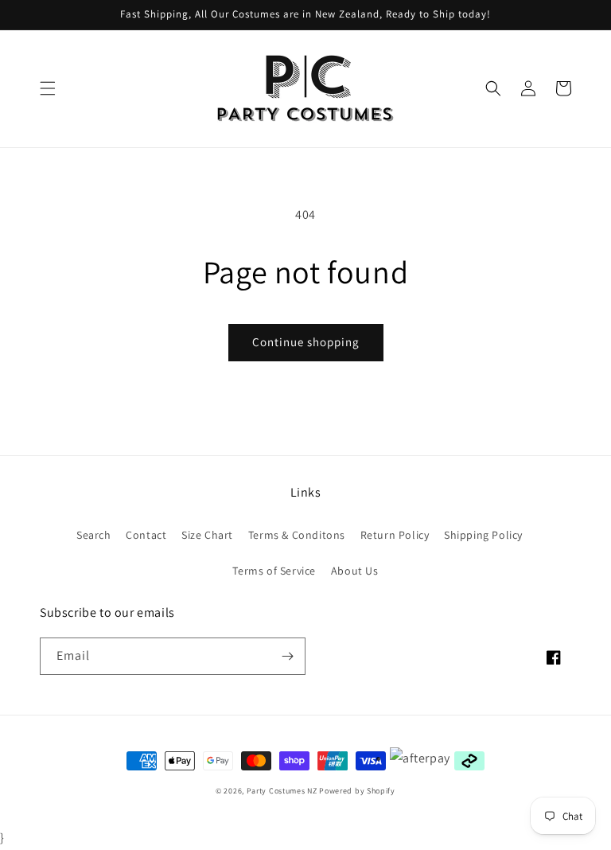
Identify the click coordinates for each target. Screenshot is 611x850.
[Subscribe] (287, 656)
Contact (146, 535)
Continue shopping (306, 341)
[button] (47, 88)
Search (93, 535)
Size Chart (207, 535)
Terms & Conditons (296, 535)
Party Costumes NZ (282, 791)
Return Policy (395, 535)
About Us (355, 570)
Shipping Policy (483, 535)
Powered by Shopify (357, 791)
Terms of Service (274, 570)
